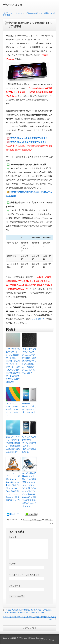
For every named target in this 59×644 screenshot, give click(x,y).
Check (12, 514)
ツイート (20, 514)
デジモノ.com (12, 4)
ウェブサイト (15, 585)
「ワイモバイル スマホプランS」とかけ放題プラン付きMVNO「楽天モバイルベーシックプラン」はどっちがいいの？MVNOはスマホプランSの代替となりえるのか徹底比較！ (13, 365)
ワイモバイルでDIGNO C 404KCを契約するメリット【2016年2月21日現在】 (29, 444)
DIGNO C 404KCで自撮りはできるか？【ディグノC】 (29, 407)
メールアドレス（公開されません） (25, 575)
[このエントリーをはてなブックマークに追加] (8, 514)
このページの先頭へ (48, 640)
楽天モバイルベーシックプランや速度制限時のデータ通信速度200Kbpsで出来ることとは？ (13, 444)
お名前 (12, 564)
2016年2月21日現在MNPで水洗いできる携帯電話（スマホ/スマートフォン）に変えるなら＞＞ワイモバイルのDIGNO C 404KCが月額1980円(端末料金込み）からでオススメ (29, 489)
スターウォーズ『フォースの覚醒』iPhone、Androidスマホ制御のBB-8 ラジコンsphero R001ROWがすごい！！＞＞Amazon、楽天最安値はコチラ (13, 486)
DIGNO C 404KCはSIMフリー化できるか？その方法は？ (13, 409)
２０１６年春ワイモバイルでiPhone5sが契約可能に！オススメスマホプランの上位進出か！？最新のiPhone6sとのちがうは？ (29, 361)
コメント (13, 537)
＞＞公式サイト (39, 319)
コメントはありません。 (32, 520)
